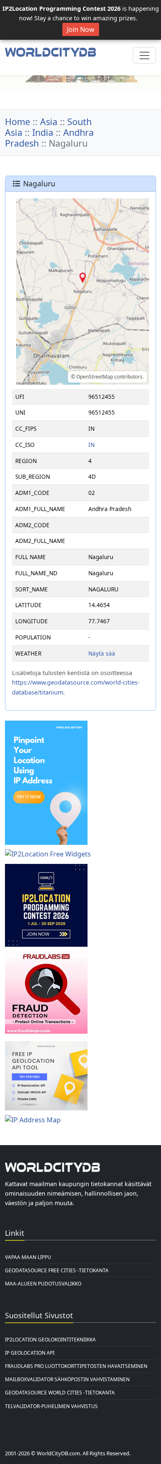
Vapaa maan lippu (28, 1257)
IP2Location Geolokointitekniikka (50, 1339)
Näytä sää (101, 653)
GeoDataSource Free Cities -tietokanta (57, 1270)
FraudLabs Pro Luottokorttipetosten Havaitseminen (76, 1366)
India (42, 132)
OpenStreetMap (94, 376)
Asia (48, 122)
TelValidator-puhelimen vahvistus (51, 1406)
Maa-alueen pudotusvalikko (43, 1283)
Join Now (81, 29)
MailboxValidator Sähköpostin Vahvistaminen (67, 1379)
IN (91, 445)
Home (17, 122)
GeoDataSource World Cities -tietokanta (60, 1392)
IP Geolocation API (29, 1352)
